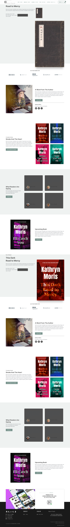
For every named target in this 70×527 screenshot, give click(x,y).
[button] (22, 15)
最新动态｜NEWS (27, 2)
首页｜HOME (20, 2)
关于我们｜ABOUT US (51, 2)
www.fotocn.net (61, 523)
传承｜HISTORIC (42, 2)
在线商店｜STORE (35, 2)
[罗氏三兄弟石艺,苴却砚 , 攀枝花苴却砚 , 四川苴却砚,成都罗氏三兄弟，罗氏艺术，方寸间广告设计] (5, 2)
